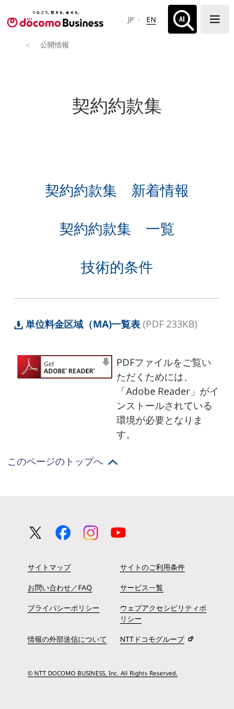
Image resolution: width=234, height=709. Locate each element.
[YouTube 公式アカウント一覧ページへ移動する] (118, 532)
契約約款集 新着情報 (117, 190)
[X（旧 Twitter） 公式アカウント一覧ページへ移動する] (35, 532)
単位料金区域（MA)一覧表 (83, 324)
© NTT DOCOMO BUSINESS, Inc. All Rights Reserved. (103, 673)
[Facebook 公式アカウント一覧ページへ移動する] (63, 532)
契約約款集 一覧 (117, 228)
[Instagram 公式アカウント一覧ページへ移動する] (90, 532)
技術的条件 (117, 267)
